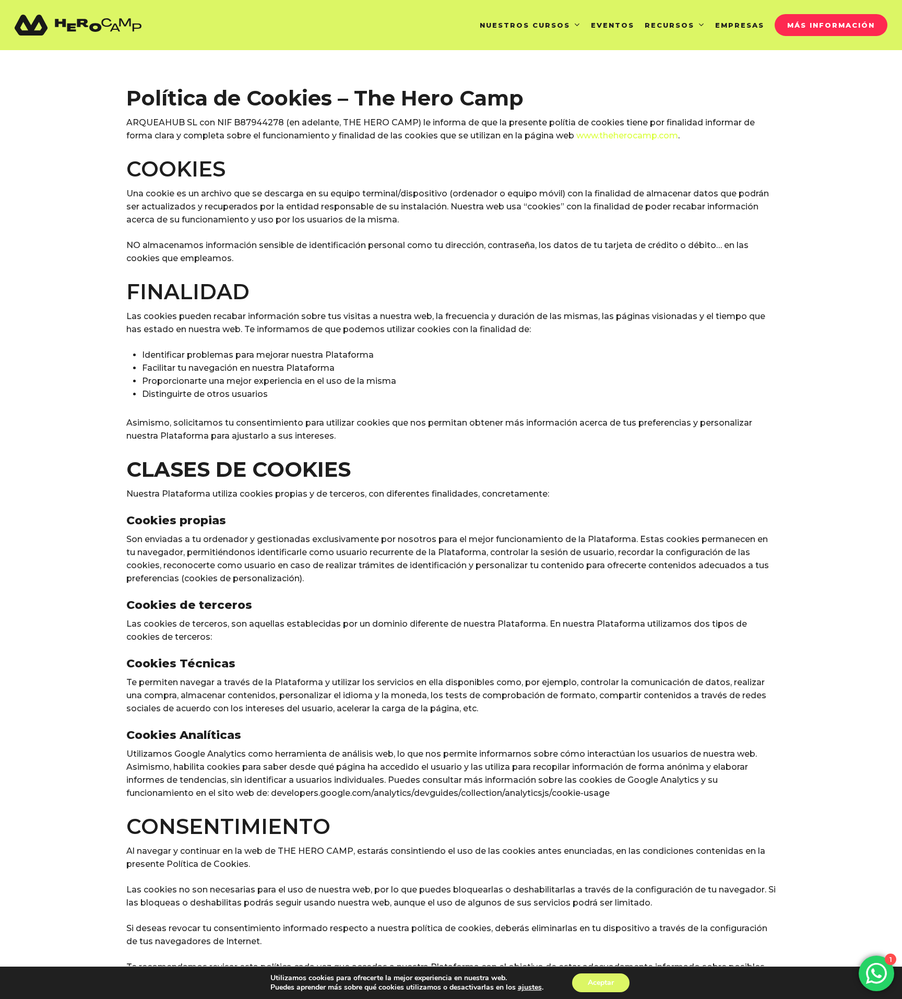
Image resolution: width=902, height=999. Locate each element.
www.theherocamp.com (627, 135)
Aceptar (601, 983)
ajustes (530, 987)
